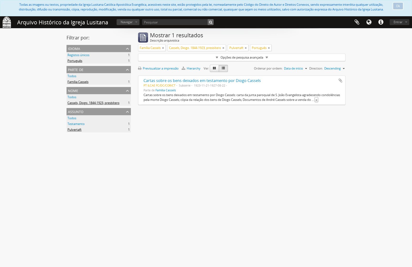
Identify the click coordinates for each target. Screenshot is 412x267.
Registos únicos (78, 55)
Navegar (127, 22)
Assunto (75, 111)
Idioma (369, 22)
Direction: (316, 68)
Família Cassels (77, 82)
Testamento (76, 124)
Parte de (75, 69)
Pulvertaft (74, 129)
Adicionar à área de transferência (340, 80)
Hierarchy (193, 68)
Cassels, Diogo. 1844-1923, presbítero (93, 103)
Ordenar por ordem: (268, 68)
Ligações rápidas (381, 22)
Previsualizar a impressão (160, 68)
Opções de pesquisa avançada (242, 57)
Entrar (398, 22)
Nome (73, 90)
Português (74, 61)
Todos (71, 76)
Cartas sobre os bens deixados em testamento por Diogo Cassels (202, 80)
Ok (398, 6)
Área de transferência (357, 22)
